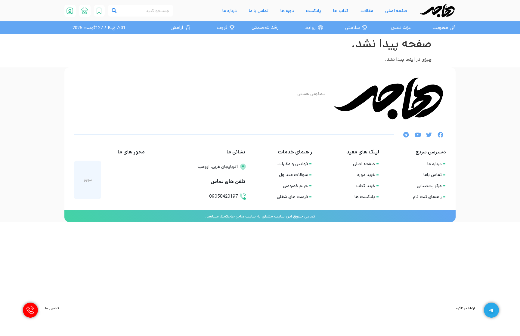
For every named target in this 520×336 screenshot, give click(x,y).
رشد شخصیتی (265, 27)
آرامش (177, 27)
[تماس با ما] (30, 310)
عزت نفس (401, 27)
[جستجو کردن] (114, 11)
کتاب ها (340, 11)
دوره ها (287, 11)
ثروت (222, 27)
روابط (310, 27)
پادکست (313, 11)
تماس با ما (258, 11)
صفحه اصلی (396, 11)
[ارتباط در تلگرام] (491, 310)
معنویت (440, 27)
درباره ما (229, 11)
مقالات (367, 11)
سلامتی (352, 27)
